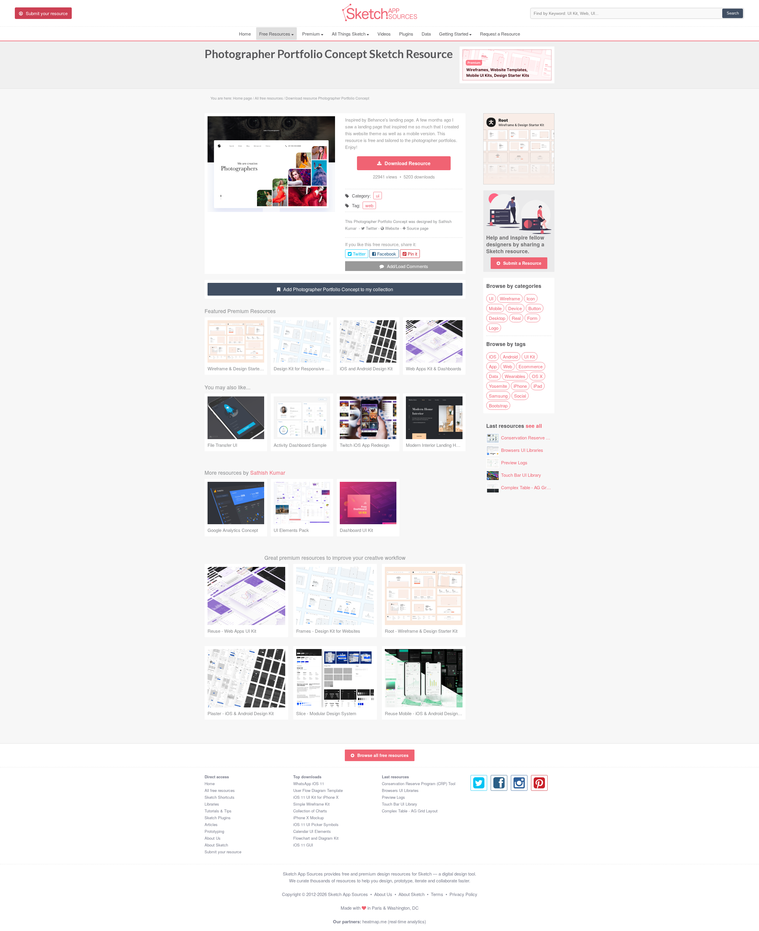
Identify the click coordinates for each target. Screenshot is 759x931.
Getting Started (454, 34)
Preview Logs (514, 462)
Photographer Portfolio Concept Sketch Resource (329, 53)
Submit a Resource (522, 263)
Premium (311, 34)
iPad (537, 386)
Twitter (371, 228)
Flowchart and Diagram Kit (316, 838)
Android (510, 356)
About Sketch (216, 845)
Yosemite (498, 386)
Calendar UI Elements (312, 831)
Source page (417, 228)
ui (377, 195)
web (369, 205)
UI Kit (529, 356)
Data (426, 34)
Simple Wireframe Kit (311, 804)
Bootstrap (498, 405)
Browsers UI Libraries (522, 450)
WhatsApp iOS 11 (308, 783)
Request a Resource (500, 34)
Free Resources (275, 34)
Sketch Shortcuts (220, 797)
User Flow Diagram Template (318, 790)
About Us (213, 838)
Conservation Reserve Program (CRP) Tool (543, 437)
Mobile (495, 308)
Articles (211, 824)
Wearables (515, 376)
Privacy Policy (463, 894)
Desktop (497, 318)
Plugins (406, 34)
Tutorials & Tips (218, 811)
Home (245, 34)
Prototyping (214, 831)
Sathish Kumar (267, 472)
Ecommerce (531, 366)
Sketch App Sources (348, 894)
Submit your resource (223, 852)
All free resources (220, 790)
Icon (531, 298)
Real (516, 318)
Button (534, 308)
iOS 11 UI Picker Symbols (316, 824)
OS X (537, 376)
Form (532, 318)
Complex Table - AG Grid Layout (532, 487)
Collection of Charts (310, 811)
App (493, 366)
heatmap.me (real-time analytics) (394, 921)
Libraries (212, 804)
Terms (437, 894)
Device (515, 308)
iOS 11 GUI (303, 845)
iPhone (520, 386)
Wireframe (510, 298)
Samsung (498, 396)
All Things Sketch (349, 34)
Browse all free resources (383, 755)
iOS (492, 356)
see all (534, 425)
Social (520, 396)
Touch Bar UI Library (521, 475)
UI (491, 298)
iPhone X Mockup (308, 817)
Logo (493, 328)
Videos (384, 34)
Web (507, 366)
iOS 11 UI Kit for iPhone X (316, 797)
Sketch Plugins (218, 817)
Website (392, 228)
